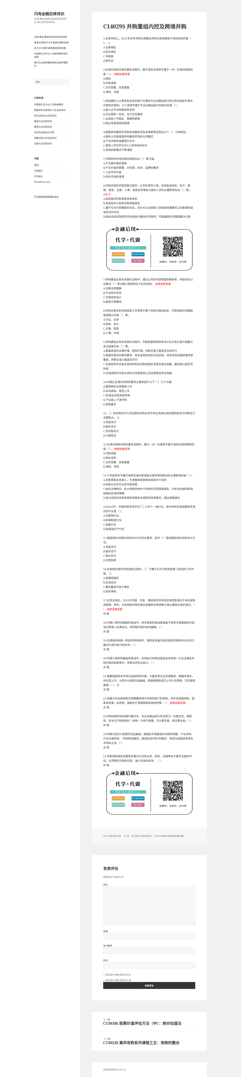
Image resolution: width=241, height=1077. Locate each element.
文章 (38, 170)
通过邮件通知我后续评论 (118, 974)
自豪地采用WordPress (114, 1069)
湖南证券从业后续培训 (45, 137)
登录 (36, 165)
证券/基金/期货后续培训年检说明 (50, 36)
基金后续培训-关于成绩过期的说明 (51, 42)
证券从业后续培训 (43, 143)
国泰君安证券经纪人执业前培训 (49, 110)
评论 (38, 176)
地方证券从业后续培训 (45, 115)
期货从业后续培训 (43, 126)
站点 (105, 960)
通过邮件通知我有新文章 (118, 980)
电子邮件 (108, 945)
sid (127, 835)
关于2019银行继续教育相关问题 (50, 48)
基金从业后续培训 (43, 121)
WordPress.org (42, 181)
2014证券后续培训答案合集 (170, 835)
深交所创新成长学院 (44, 132)
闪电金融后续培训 (49, 13)
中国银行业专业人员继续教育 (48, 104)
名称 (105, 931)
